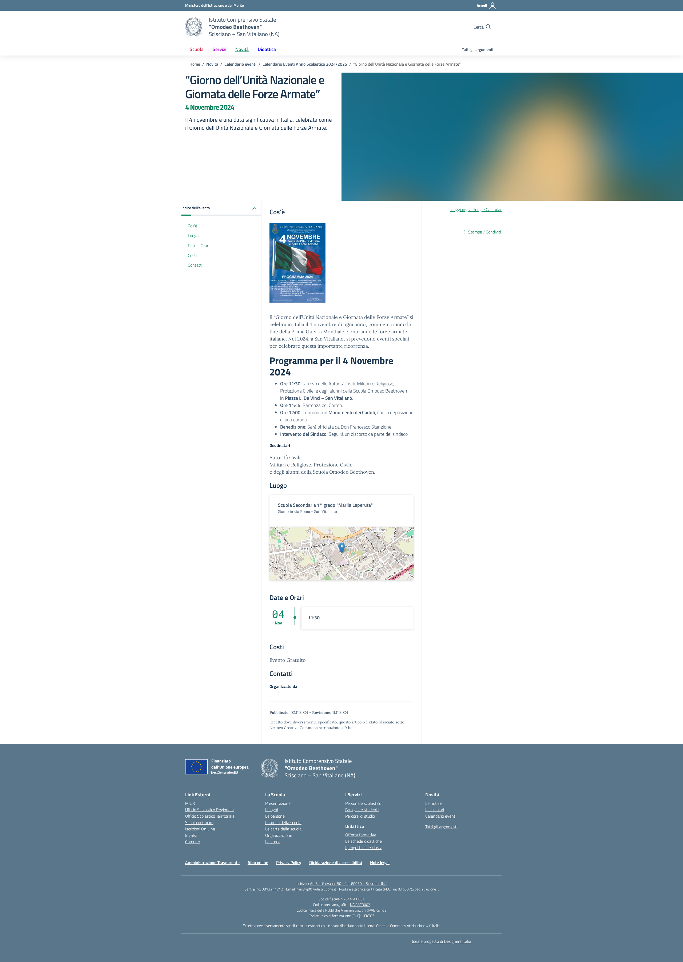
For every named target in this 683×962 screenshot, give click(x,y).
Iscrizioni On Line (200, 829)
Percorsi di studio (360, 816)
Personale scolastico (363, 803)
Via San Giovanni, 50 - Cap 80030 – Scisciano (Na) (348, 883)
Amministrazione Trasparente (212, 862)
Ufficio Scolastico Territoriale (210, 816)
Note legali (380, 862)
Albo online (258, 862)
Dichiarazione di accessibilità (335, 862)
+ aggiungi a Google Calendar (476, 209)
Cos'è (192, 226)
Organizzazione (278, 835)
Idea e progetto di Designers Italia (441, 941)
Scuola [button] (197, 49)
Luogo (193, 235)
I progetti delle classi (363, 847)
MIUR (190, 803)
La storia (272, 841)
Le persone (275, 816)
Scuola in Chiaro (199, 822)
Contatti (195, 265)
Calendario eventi (440, 816)
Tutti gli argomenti (477, 49)
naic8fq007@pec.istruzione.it (416, 889)
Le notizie (433, 803)
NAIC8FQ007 (360, 904)
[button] (221, 208)
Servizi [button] (219, 49)
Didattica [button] (267, 49)
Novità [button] (242, 49)
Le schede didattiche (363, 841)
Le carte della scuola (283, 829)
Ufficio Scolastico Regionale (209, 809)
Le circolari (434, 809)
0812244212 (272, 889)
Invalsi (191, 835)
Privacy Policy (288, 862)
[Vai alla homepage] (193, 27)
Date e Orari (198, 245)
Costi (192, 255)
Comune (192, 841)
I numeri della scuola (283, 822)
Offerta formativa (360, 835)
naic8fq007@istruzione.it (316, 889)
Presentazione (278, 803)
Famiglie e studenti (362, 809)
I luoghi (271, 809)
